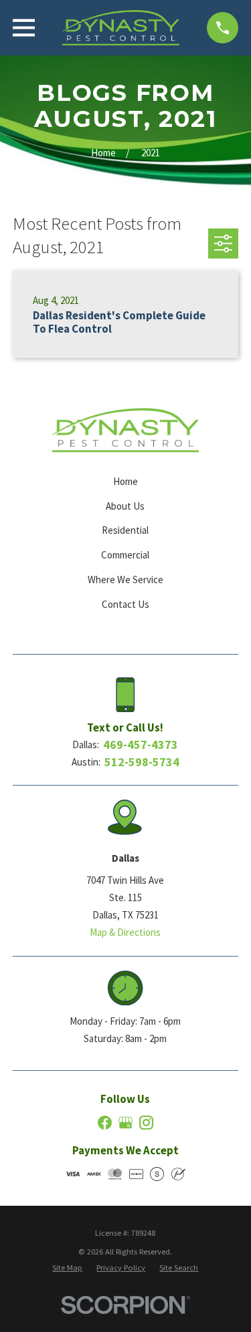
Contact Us (125, 604)
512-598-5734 (141, 762)
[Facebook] (105, 1123)
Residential (125, 530)
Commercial (125, 554)
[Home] (120, 27)
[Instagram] (146, 1123)
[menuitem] (67, 1268)
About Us (125, 506)
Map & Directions (125, 932)
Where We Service (125, 579)
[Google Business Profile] (125, 1123)
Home (125, 481)
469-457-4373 (140, 745)
